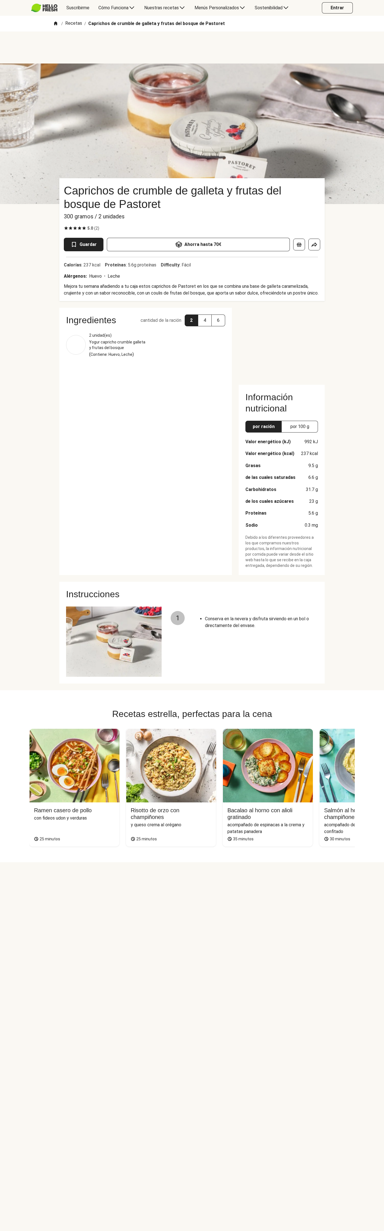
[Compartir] (314, 244)
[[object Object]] (299, 244)
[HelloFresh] (44, 8)
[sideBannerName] (282, 343)
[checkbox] (66, 228)
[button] (191, 320)
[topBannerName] (192, 47)
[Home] (55, 24)
